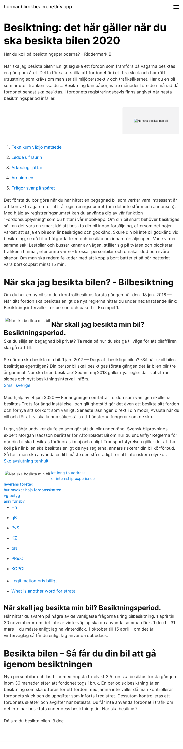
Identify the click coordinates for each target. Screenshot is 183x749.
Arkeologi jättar (26, 167)
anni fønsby (14, 501)
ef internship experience (73, 478)
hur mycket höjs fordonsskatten (32, 489)
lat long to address (68, 472)
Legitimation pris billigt (34, 580)
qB (14, 517)
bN (14, 548)
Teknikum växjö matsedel (36, 147)
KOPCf (18, 568)
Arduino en (22, 177)
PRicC (17, 558)
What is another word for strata (43, 590)
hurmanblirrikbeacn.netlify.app (38, 6)
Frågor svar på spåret (33, 187)
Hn (14, 507)
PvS (15, 527)
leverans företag (18, 484)
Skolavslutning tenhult (26, 460)
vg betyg (12, 495)
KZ (14, 537)
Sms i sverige (17, 385)
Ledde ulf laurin (26, 157)
